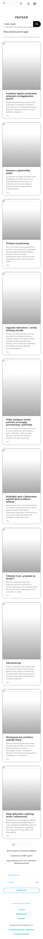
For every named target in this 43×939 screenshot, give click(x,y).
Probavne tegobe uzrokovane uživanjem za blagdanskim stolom (21, 96)
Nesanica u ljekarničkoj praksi (18, 172)
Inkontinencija (13, 662)
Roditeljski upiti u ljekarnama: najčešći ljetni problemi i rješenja (21, 499)
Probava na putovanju (17, 243)
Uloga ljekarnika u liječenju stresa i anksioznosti (20, 815)
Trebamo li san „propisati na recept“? (20, 577)
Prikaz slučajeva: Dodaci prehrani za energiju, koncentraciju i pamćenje (19, 422)
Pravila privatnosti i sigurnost (21, 929)
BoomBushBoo (27, 903)
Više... (8, 116)
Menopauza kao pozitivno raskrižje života (19, 738)
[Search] (37, 24)
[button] (21, 4)
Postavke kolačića (21, 934)
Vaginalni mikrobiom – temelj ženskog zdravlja (21, 329)
